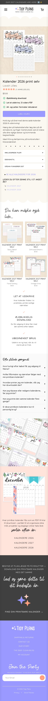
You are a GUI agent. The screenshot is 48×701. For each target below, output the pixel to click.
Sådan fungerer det (14, 166)
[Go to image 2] (18, 76)
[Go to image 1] (16, 76)
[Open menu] (6, 10)
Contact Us (24, 642)
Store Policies (29, 693)
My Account (24, 655)
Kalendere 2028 (24, 547)
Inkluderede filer (13, 153)
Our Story (24, 646)
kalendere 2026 (24, 538)
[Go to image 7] (29, 76)
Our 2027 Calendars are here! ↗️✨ (24, 2)
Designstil (10, 159)
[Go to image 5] (25, 76)
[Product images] (24, 50)
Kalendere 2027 (24, 542)
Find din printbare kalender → (24, 611)
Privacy (16, 693)
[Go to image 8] (31, 76)
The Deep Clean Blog (24, 650)
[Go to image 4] (22, 76)
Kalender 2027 (14, 186)
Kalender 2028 (14, 190)
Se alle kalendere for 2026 (21, 174)
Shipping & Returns (24, 637)
